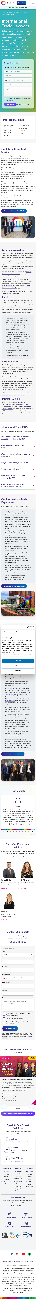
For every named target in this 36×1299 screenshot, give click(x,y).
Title (3, 951)
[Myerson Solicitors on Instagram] (17, 1254)
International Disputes (24, 129)
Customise (17, 665)
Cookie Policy (24, 1261)
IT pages (13, 293)
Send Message (10, 104)
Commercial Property (11, 694)
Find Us (13, 1206)
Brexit (6, 135)
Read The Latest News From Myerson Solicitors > (18, 1113)
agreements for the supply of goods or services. (16, 276)
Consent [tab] (6, 632)
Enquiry (4, 998)
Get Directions (21, 1206)
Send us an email (15, 1150)
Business (6, 1171)
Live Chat (13, 1161)
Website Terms (7, 1261)
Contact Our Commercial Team (13, 754)
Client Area (29, 1182)
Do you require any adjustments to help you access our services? (18, 1014)
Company (4, 990)
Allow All (18, 660)
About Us (18, 1176)
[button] (32, 1106)
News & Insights (29, 1171)
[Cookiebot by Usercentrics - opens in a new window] (26, 627)
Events (30, 1176)
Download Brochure (10, 1217)
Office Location (18, 1181)
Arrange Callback (26, 1226)
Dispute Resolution (13, 692)
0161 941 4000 (13, 67)
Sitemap (31, 1261)
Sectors (6, 1179)
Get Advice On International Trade (14, 211)
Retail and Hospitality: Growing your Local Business (17, 1079)
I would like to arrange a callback (14, 1018)
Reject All (18, 670)
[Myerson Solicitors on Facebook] (6, 1254)
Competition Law (25, 125)
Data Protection (16, 1261)
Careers (18, 1184)
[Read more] (34, 438)
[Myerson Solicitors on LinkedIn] (12, 1254)
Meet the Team (18, 1178)
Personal (6, 1174)
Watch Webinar (8, 1095)
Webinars (29, 1174)
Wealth (6, 1176)
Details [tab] (18, 632)
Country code (7, 79)
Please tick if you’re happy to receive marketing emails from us (19, 99)
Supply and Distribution (7, 131)
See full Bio (4, 888)
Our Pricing (18, 1186)
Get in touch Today (9, 1226)
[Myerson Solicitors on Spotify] (30, 1254)
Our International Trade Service (9, 126)
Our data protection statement (24, 104)
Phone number (19, 79)
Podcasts (29, 1179)
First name (5, 959)
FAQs (22, 134)
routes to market (7, 285)
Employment (23, 692)
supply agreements (20, 268)
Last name (5, 966)
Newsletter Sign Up (26, 1217)
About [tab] (29, 632)
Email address (6, 982)
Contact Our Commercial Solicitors (14, 586)
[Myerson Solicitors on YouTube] (23, 1254)
